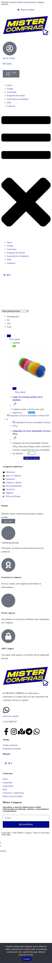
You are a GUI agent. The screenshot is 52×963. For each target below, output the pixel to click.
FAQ (9, 103)
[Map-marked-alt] (21, 731)
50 (8, 320)
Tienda (10, 89)
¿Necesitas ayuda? (11, 716)
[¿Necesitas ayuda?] (6, 710)
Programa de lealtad (16, 96)
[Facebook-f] (6, 731)
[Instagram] (13, 731)
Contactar (11, 106)
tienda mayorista (24, 2)
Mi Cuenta (7, 64)
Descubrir (8, 521)
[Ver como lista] (4, 308)
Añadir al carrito (31, 458)
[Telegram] (29, 731)
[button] (26, 174)
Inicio (9, 85)
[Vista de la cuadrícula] (2, 308)
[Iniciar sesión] (10, 48)
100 (8, 323)
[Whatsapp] (36, 731)
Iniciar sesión (9, 58)
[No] (48, 953)
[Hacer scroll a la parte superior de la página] (1, 839)
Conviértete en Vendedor (18, 99)
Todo (9, 327)
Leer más (31, 412)
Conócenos (11, 92)
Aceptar (26, 959)
